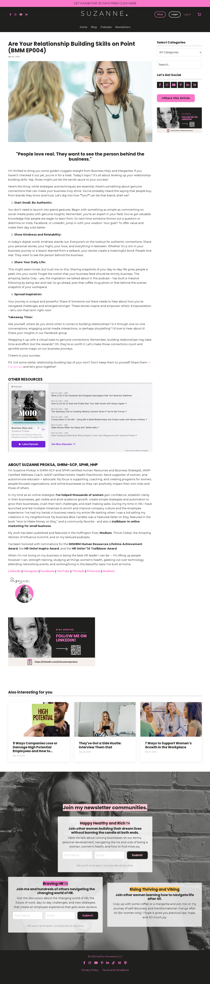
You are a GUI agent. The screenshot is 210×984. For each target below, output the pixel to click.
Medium (106, 533)
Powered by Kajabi (105, 976)
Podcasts (106, 27)
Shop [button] (160, 14)
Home (83, 27)
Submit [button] (137, 855)
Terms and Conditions (115, 970)
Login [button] (175, 14)
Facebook (47, 571)
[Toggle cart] (199, 14)
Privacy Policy (89, 970)
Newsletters (122, 27)
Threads (78, 571)
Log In (187, 14)
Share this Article (177, 98)
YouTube (63, 571)
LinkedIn (14, 571)
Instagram (30, 571)
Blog (94, 27)
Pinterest (93, 571)
